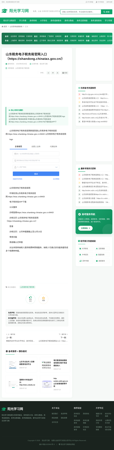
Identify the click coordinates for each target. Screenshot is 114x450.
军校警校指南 (99, 428)
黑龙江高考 (51, 40)
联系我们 (55, 413)
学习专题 (22, 21)
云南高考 (102, 36)
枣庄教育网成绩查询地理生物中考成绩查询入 (60, 362)
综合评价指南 (108, 415)
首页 (5, 26)
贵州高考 (29, 40)
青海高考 (73, 40)
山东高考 (110, 40)
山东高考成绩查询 (16, 26)
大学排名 (43, 21)
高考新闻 (33, 21)
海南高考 (81, 40)
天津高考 (29, 36)
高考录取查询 (96, 21)
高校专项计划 (99, 421)
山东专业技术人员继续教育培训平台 (26, 363)
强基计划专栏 (99, 415)
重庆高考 (21, 40)
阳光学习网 (34, 11)
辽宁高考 (43, 40)
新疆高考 (81, 36)
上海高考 (14, 40)
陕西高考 (60, 40)
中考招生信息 (86, 428)
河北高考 (102, 40)
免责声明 (64, 413)
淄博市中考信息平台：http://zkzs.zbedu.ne (27, 382)
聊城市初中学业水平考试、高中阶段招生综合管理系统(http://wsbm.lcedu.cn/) (20, 341)
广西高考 (50, 36)
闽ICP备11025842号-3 (47, 444)
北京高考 (14, 36)
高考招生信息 (77, 415)
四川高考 (110, 36)
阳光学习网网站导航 (67, 444)
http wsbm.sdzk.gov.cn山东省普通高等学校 (61, 382)
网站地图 (55, 418)
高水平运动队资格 (108, 428)
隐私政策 (64, 418)
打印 (65, 73)
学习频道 (90, 2)
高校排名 (86, 413)
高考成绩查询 (56, 21)
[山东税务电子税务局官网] (35, 183)
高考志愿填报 (82, 21)
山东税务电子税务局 (27, 287)
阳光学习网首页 (9, 21)
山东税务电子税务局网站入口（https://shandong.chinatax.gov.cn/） (53, 341)
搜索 (107, 12)
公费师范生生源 (108, 421)
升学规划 (101, 2)
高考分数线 (69, 21)
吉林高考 (58, 36)
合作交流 (55, 422)
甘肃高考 (73, 36)
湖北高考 (95, 40)
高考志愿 (109, 2)
